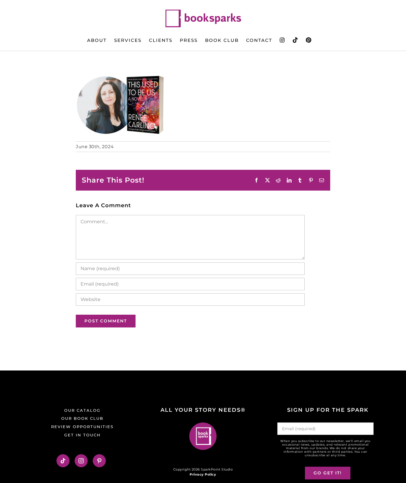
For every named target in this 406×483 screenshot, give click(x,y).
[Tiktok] (63, 460)
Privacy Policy (203, 474)
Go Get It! (328, 473)
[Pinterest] (99, 460)
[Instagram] (81, 460)
